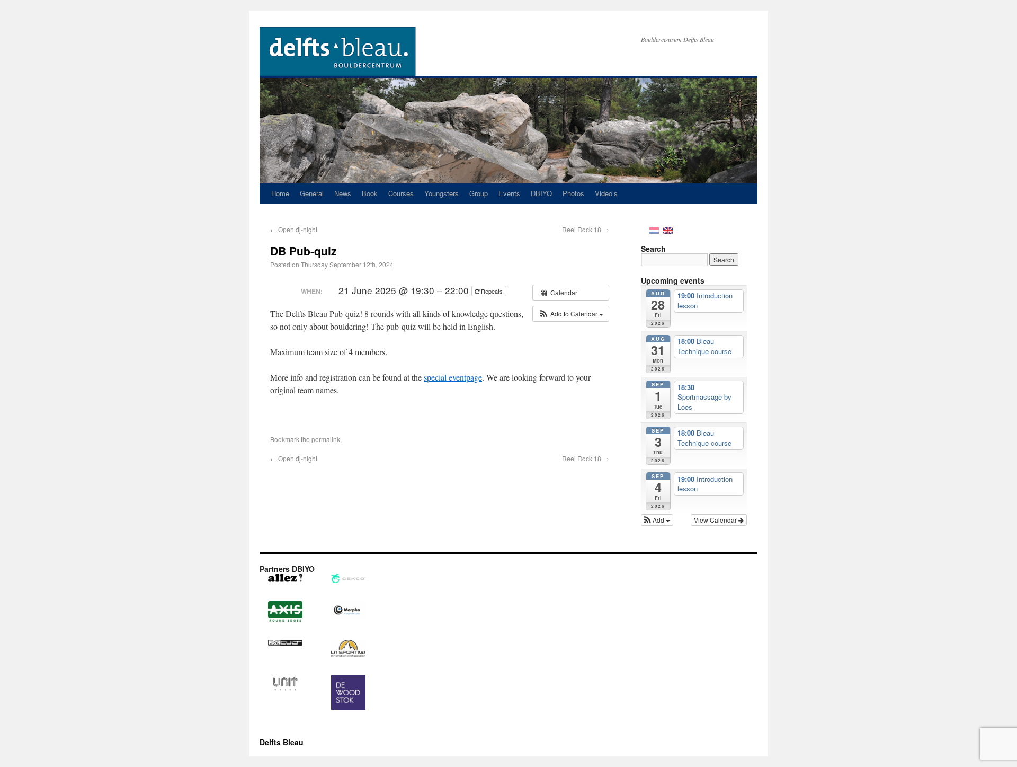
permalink (325, 439)
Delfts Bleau (282, 742)
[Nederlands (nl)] (654, 229)
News (342, 193)
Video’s (606, 193)
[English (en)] (668, 229)
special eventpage (453, 377)
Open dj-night (293, 229)
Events (509, 193)
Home (280, 193)
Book (370, 193)
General (312, 193)
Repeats (491, 291)
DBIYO (541, 193)
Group (478, 193)
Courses (401, 193)
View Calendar (716, 519)
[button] (571, 313)
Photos (573, 193)
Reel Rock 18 (585, 229)
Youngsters (441, 193)
